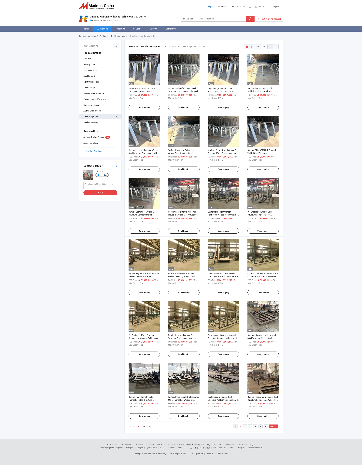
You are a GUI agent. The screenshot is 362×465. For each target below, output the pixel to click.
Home (86, 28)
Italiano (162, 448)
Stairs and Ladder (91, 105)
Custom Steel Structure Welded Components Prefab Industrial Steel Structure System (223, 276)
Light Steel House (91, 81)
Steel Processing (90, 122)
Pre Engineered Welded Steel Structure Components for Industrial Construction (259, 214)
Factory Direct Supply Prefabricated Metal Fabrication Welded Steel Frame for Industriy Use (183, 400)
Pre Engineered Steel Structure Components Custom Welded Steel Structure (144, 338)
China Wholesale (169, 444)
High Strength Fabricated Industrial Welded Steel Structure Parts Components (144, 276)
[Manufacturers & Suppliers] (97, 5)
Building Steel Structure (93, 93)
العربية (191, 448)
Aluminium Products (92, 110)
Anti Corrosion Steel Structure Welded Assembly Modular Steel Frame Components (182, 276)
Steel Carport (89, 76)
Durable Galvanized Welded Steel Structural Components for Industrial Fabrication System (143, 214)
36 (144, 426)
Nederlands (182, 448)
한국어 (199, 448)
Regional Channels (214, 444)
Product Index (230, 444)
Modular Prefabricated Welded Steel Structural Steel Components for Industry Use (223, 153)
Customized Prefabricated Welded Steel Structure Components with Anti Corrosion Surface (143, 153)
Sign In (211, 6)
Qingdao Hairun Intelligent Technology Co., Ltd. (116, 16)
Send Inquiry (144, 107)
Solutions (137, 28)
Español (119, 448)
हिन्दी (214, 448)
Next (272, 426)
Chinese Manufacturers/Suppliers (147, 444)
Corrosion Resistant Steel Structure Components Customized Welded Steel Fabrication (262, 276)
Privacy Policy (223, 454)
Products (104, 28)
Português (129, 448)
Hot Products (112, 444)
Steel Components (91, 116)
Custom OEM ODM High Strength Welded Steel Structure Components (261, 153)
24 (138, 426)
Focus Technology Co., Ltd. (162, 454)
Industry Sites (199, 444)
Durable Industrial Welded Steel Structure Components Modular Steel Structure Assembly (182, 338)
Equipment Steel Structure (94, 99)
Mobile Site (242, 444)
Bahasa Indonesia (255, 448)
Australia (87, 58)
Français (139, 448)
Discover (153, 28)
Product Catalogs (94, 151)
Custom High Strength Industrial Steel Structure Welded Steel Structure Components (261, 338)
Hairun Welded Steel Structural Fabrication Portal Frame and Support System (142, 91)
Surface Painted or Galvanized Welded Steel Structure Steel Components (181, 153)
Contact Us (171, 28)
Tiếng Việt (241, 448)
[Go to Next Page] (275, 46)
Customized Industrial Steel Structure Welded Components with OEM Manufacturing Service (223, 400)
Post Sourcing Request (271, 18)
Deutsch (171, 448)
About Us (121, 28)
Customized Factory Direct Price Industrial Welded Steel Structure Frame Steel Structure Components (183, 214)
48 (150, 426)
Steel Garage (89, 87)
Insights (252, 444)
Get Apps (262, 6)
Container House (90, 70)
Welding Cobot (89, 64)
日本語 (207, 448)
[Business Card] (116, 166)
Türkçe (231, 448)
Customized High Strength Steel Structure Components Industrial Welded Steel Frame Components (222, 338)
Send (100, 192)
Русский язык (151, 448)
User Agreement (197, 454)
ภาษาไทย (222, 448)
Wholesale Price (185, 444)
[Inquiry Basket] (250, 6)
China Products (126, 444)
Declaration (210, 454)
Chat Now (103, 175)
